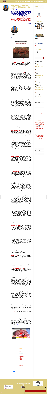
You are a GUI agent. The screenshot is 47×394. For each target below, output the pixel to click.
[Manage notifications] (1, 392)
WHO (30, 125)
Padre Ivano (21, 9)
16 (43, 151)
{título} (35, 392)
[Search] (45, 1)
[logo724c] (4, 1)
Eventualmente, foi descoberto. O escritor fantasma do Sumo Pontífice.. (40, 93)
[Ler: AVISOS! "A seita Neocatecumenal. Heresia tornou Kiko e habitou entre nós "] (35, 77)
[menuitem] (13, 1)
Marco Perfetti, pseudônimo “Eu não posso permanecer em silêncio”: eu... (40, 64)
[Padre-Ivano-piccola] (6, 8)
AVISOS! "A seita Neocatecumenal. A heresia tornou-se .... (39, 78)
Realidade (17, 9)
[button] (45, 387)
